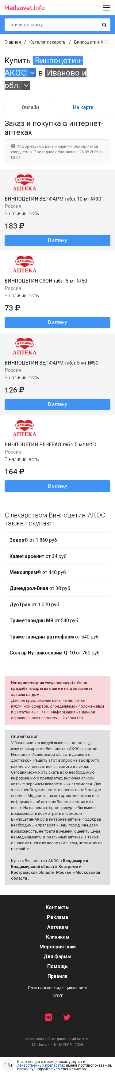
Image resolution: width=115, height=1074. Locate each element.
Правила (57, 976)
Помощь (57, 966)
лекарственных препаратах (41, 1065)
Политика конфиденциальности (57, 988)
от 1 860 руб (33, 540)
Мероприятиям (58, 947)
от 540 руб (44, 620)
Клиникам (57, 937)
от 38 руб (40, 588)
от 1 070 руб (34, 604)
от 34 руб (38, 556)
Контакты (58, 907)
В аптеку (57, 240)
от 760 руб (55, 653)
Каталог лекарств (47, 42)
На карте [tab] (83, 107)
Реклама (57, 917)
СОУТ (58, 996)
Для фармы (57, 956)
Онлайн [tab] (30, 107)
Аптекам (57, 927)
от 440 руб (38, 572)
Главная (13, 42)
